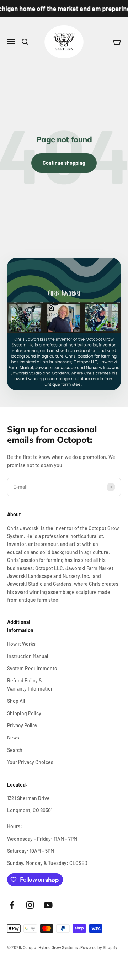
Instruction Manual (27, 656)
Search (14, 750)
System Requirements (32, 668)
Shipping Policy (24, 713)
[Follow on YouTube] (48, 905)
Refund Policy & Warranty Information (30, 684)
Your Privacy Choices (30, 762)
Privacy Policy (22, 725)
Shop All (16, 701)
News (13, 737)
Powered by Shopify (98, 947)
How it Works (21, 644)
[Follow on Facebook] (12, 905)
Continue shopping (64, 163)
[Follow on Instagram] (30, 905)
